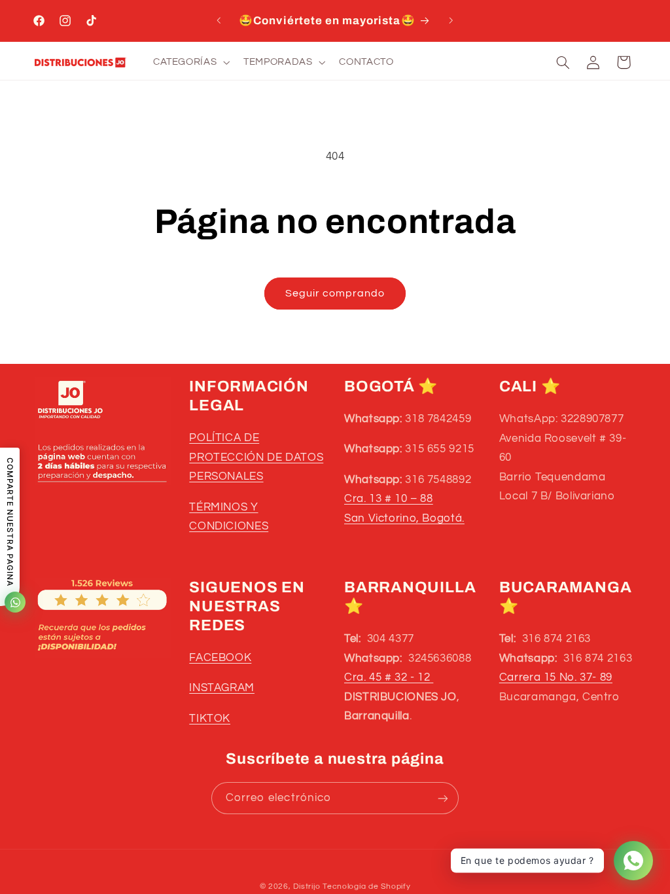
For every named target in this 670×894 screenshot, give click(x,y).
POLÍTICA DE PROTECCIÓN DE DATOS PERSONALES (256, 457)
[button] (190, 62)
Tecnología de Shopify (366, 886)
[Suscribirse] (443, 798)
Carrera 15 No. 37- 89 (555, 677)
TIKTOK (209, 718)
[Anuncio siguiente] (451, 21)
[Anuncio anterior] (218, 21)
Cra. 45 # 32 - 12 (388, 677)
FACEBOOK (220, 658)
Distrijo (308, 886)
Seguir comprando (335, 293)
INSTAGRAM (222, 688)
